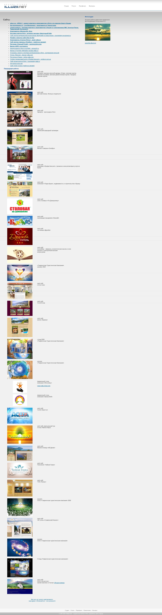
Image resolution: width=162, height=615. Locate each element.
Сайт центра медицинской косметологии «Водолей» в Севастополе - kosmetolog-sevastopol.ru (40, 35)
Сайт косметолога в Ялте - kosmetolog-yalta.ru (25, 61)
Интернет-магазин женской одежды (48, 73)
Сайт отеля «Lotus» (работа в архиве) (22, 65)
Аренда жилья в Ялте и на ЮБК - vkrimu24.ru (24, 48)
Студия (67, 610)
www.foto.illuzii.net (90, 43)
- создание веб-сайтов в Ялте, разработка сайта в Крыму (84, 613)
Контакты (94, 610)
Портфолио (79, 610)
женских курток (42, 76)
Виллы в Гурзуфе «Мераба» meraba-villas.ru (24, 50)
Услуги (72, 610)
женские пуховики (43, 74)
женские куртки (71, 73)
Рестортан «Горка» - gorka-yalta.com (22, 57)
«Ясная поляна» (59, 582)
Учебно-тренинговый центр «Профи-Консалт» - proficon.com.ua (30, 59)
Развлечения (87, 610)
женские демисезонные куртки (59, 74)
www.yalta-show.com (43, 386)
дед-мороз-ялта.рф (16, 63)
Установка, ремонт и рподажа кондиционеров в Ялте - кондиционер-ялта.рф (34, 53)
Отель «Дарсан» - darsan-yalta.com (21, 55)
